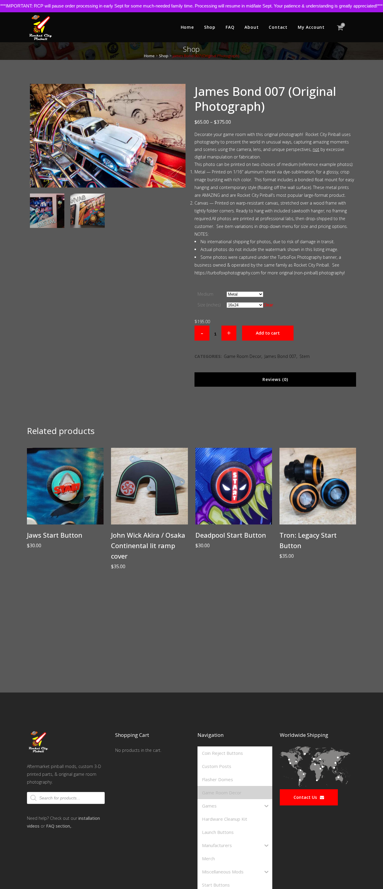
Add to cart (268, 333)
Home (149, 55)
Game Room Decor (242, 356)
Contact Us (305, 797)
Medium (205, 294)
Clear (268, 305)
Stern (305, 356)
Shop (163, 55)
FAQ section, (58, 826)
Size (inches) (209, 305)
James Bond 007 (280, 356)
